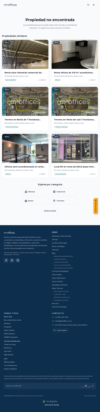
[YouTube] (12, 260)
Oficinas (55, 239)
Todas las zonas (10, 344)
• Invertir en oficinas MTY (60, 262)
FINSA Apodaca (9, 334)
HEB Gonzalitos (9, 362)
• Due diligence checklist (61, 300)
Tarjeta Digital (61, 330)
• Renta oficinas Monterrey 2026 (63, 256)
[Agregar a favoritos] (45, 43)
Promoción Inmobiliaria (60, 271)
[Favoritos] (88, 4)
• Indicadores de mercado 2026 (63, 268)
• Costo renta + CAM (59, 294)
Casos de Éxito (57, 281)
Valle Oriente (8, 355)
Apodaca (7, 323)
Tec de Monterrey (10, 365)
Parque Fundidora (10, 369)
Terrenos (55, 250)
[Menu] (93, 4)
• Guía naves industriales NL (62, 265)
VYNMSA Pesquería (11, 337)
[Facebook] (6, 260)
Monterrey (8, 348)
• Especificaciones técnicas (61, 297)
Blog (53, 253)
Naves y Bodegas (58, 246)
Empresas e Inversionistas (61, 236)
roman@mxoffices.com (63, 321)
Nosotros (55, 303)
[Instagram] (18, 260)
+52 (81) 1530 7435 (61, 317)
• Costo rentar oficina (59, 259)
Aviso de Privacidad (59, 307)
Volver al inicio (50, 210)
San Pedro (7, 351)
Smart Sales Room (58, 278)
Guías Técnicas (57, 288)
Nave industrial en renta (12, 320)
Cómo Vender (57, 274)
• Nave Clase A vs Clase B (61, 292)
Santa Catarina (9, 330)
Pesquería (7, 327)
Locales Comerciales (59, 243)
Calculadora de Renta (59, 285)
